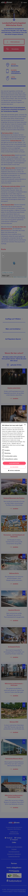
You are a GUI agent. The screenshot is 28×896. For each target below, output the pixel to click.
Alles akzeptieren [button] (14, 463)
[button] (14, 470)
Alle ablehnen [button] (14, 467)
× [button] (24, 424)
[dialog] (14, 448)
